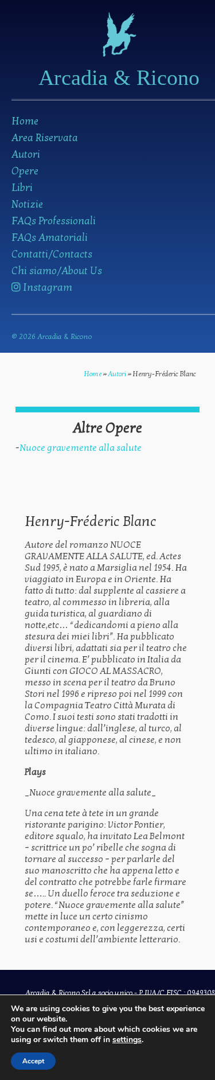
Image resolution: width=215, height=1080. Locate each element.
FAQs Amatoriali (49, 238)
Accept (33, 1061)
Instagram (46, 288)
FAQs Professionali (53, 221)
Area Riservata (44, 138)
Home (24, 121)
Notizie (27, 204)
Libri (22, 188)
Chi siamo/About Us (56, 271)
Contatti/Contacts (51, 254)
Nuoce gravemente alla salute (80, 448)
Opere (24, 171)
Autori (25, 155)
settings (127, 1040)
